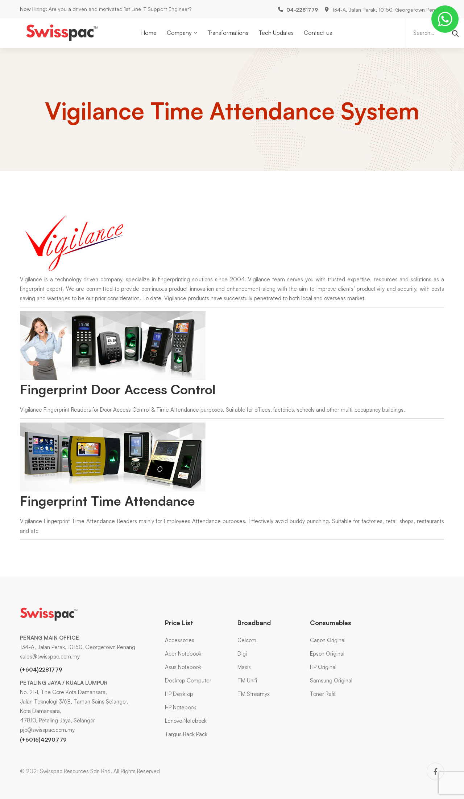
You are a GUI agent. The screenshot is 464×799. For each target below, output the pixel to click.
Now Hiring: (33, 9)
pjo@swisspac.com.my (47, 729)
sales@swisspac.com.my (50, 656)
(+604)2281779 (41, 669)
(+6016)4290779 (43, 739)
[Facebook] (435, 771)
